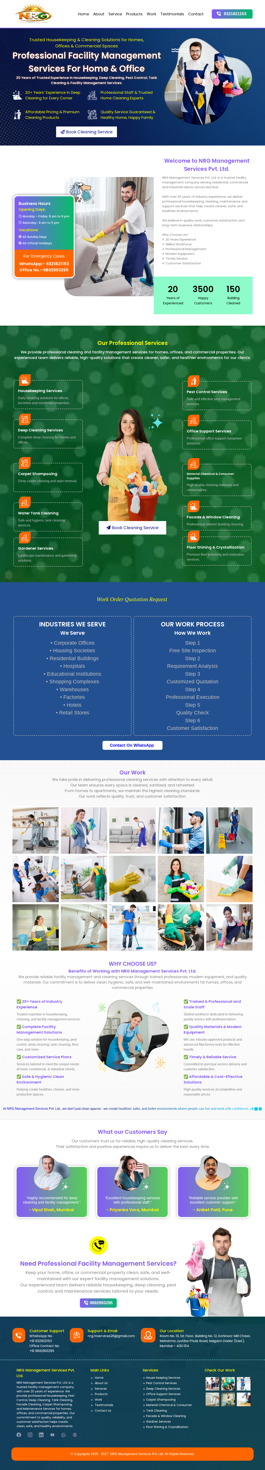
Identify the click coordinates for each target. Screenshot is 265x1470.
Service (115, 14)
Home (83, 14)
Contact (196, 14)
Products (134, 14)
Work (151, 14)
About (98, 14)
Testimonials (172, 14)
